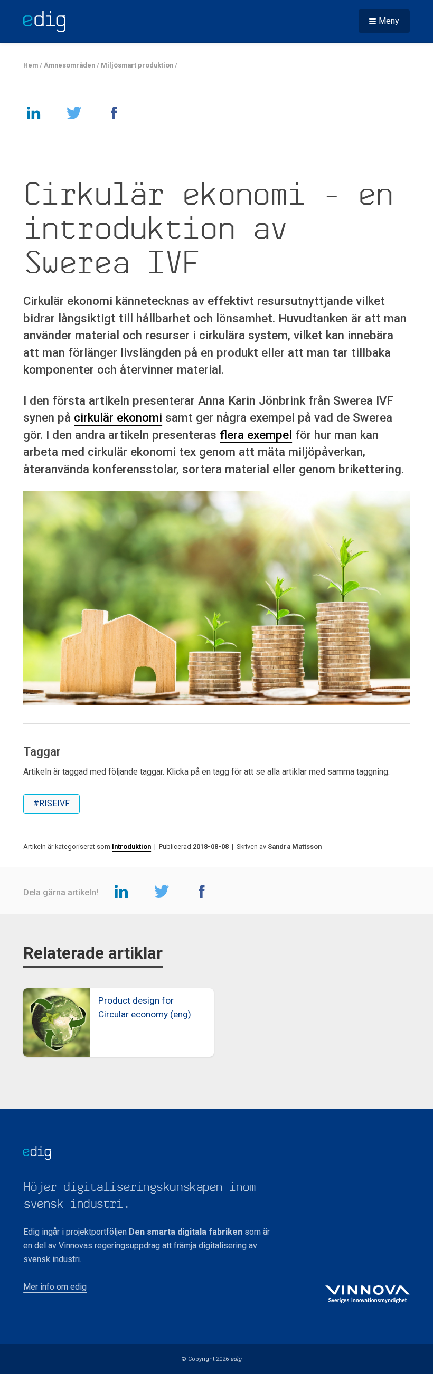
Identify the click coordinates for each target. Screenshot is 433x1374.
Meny (389, 21)
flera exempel (256, 435)
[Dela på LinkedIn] (33, 112)
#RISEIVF (51, 803)
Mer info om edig (55, 1287)
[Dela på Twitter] (73, 112)
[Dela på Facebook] (114, 112)
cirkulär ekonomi (118, 417)
